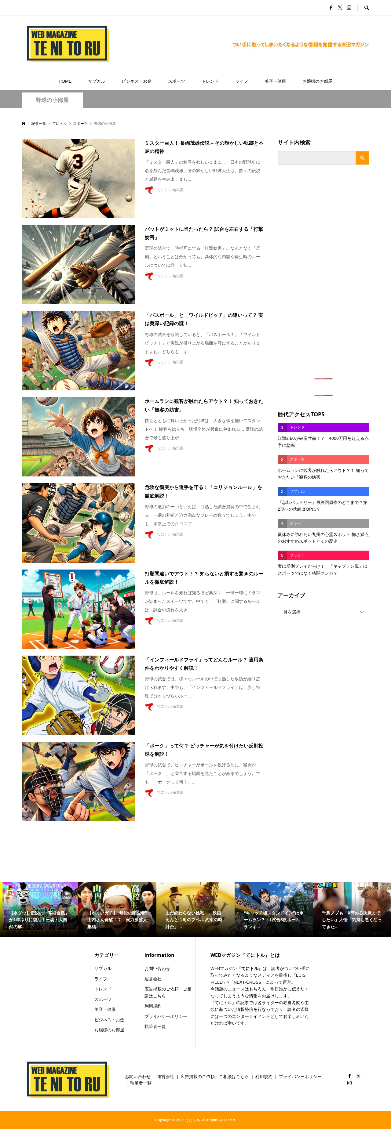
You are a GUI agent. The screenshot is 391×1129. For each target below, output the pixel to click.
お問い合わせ (157, 968)
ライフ (241, 81)
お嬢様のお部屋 (317, 81)
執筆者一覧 (155, 1026)
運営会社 (153, 978)
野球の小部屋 (52, 100)
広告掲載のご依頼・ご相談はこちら (168, 992)
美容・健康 (275, 81)
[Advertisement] (323, 271)
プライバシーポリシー (165, 1016)
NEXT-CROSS (247, 982)
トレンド (210, 81)
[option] (39, 909)
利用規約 (153, 1006)
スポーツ (176, 81)
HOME (65, 81)
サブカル (96, 81)
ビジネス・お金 (137, 81)
